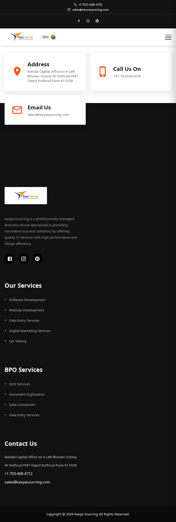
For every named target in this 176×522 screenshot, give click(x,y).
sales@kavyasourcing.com (48, 114)
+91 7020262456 (127, 76)
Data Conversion (22, 404)
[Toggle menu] (168, 37)
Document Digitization (27, 394)
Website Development (26, 310)
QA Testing (17, 341)
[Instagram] (88, 20)
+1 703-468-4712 (19, 473)
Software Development (27, 299)
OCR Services (19, 384)
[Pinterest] (97, 20)
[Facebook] (78, 20)
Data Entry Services (24, 320)
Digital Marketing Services (29, 330)
